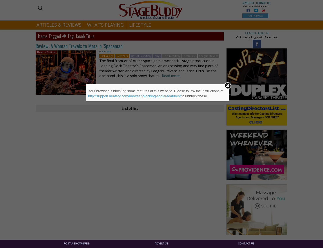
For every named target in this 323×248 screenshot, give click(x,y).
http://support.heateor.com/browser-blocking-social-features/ (134, 96)
